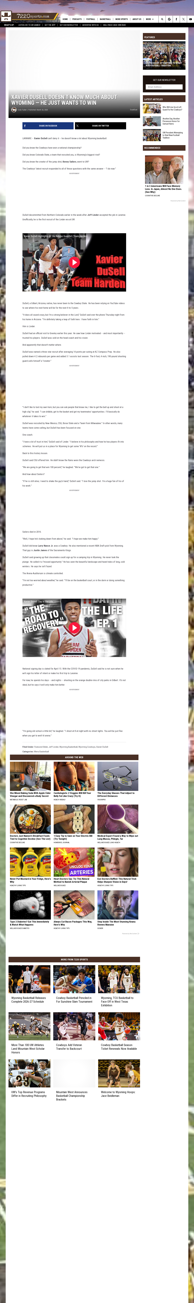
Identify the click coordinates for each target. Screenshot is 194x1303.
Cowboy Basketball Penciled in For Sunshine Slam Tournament (74, 999)
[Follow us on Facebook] (176, 19)
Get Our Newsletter (69, 25)
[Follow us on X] (183, 19)
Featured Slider (41, 747)
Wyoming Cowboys (86, 747)
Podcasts (77, 19)
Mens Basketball (41, 751)
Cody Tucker (22, 110)
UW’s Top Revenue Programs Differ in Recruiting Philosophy (29, 1093)
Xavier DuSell (102, 747)
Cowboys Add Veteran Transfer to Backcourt (69, 1046)
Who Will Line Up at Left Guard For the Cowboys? (172, 108)
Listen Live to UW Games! (29, 25)
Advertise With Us (90, 25)
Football (90, 19)
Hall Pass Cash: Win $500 (114, 25)
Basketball (105, 19)
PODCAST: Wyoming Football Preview (160, 64)
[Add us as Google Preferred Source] (169, 19)
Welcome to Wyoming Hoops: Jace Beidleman (118, 1093)
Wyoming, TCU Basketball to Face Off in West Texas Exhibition (117, 1001)
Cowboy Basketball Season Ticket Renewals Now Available (119, 1046)
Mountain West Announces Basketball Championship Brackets (71, 1095)
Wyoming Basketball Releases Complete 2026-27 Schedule (28, 999)
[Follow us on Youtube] (190, 19)
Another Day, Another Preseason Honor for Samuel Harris (171, 121)
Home (65, 19)
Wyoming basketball (68, 747)
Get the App (50, 25)
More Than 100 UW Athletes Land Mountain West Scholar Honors (28, 1048)
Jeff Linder (54, 747)
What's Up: (9, 25)
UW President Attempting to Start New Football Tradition (173, 135)
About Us (137, 19)
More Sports (121, 19)
